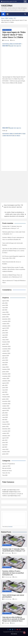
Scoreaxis (10, 526)
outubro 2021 (5, 433)
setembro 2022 (6, 408)
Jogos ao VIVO (6, 466)
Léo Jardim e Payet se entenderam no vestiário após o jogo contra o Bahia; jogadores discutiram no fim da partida (14, 214)
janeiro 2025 (5, 344)
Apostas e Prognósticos (8, 463)
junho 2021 (5, 442)
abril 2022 (4, 419)
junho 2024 (5, 360)
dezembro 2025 (6, 319)
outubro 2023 (5, 378)
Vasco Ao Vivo (6, 473)
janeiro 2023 (5, 399)
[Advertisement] (14, 61)
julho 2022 (5, 413)
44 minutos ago (7, 599)
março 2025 (5, 339)
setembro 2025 (6, 326)
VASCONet (6, 5)
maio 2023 (5, 390)
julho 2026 (5, 303)
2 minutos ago (7, 553)
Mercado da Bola (6, 468)
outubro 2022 (5, 406)
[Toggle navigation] (7, 14)
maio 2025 (5, 335)
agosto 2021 (5, 438)
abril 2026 (4, 310)
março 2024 (5, 367)
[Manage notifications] (24, 632)
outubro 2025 (5, 323)
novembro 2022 (6, 403)
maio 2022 (5, 417)
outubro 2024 (5, 351)
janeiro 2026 (5, 316)
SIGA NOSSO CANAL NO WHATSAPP (12, 44)
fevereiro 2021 (6, 451)
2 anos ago (6, 40)
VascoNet (4, 475)
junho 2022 (5, 415)
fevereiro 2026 (6, 314)
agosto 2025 (5, 328)
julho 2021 (5, 440)
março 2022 (5, 422)
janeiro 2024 (5, 371)
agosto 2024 (5, 355)
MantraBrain (14, 634)
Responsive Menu (25, 1)
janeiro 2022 (5, 426)
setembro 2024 (6, 353)
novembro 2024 (6, 349)
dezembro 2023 (6, 374)
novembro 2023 (6, 376)
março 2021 (5, 449)
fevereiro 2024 (6, 369)
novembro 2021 (6, 431)
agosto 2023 (5, 383)
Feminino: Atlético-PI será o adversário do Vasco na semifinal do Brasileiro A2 (13, 573)
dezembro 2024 (6, 346)
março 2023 (5, 394)
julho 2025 (5, 330)
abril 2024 (4, 364)
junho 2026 (5, 305)
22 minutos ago (7, 577)
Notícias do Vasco (7, 29)
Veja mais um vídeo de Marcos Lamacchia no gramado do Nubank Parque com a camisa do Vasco (14, 250)
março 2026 (5, 312)
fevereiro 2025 (6, 342)
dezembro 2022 (6, 401)
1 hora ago (6, 623)
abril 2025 (4, 337)
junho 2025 (5, 332)
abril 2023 (4, 392)
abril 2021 (4, 447)
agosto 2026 (5, 300)
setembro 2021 (6, 435)
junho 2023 (5, 387)
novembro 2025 (6, 321)
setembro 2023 (6, 381)
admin (13, 40)
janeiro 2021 (5, 454)
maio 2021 (5, 445)
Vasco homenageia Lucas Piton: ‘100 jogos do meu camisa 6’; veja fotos (13, 206)
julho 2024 (5, 358)
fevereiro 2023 (6, 396)
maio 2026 (5, 307)
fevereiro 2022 (6, 424)
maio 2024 (5, 362)
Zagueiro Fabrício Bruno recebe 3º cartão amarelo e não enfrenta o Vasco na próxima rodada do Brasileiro (13, 269)
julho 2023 (5, 385)
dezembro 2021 (6, 428)
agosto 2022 (5, 410)
